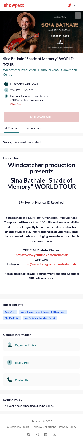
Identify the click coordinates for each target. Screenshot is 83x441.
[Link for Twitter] (54, 434)
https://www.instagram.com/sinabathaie (49, 264)
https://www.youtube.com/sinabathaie (42, 255)
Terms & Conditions (44, 426)
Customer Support (18, 426)
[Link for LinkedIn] (46, 434)
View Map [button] (16, 104)
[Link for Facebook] (29, 434)
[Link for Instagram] (37, 434)
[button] (11, 130)
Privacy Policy (67, 426)
